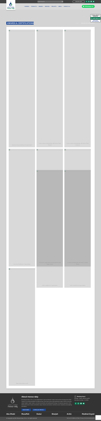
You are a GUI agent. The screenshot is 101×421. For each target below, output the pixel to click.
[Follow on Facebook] (86, 2)
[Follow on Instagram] (89, 2)
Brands (41, 6)
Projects (54, 6)
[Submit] (62, 2)
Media (59, 6)
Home (77, 23)
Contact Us (67, 6)
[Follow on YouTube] (93, 2)
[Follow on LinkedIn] (91, 2)
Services (47, 6)
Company (26, 6)
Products (34, 6)
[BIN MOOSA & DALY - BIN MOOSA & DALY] (14, 5)
